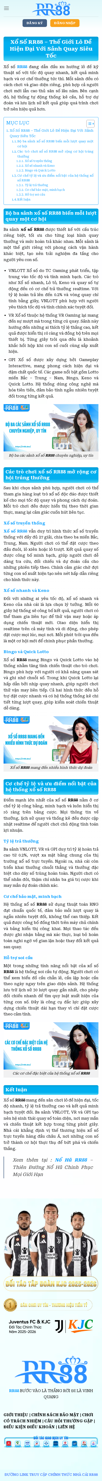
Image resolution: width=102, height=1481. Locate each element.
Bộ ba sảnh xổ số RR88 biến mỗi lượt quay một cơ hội (55, 144)
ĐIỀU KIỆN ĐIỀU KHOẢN (29, 1427)
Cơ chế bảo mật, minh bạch (45, 190)
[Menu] (6, 8)
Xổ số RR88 (15, 531)
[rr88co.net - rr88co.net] (51, 8)
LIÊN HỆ (66, 1427)
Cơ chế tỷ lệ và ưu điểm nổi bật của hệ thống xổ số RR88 (55, 178)
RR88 (22, 67)
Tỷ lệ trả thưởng (36, 185)
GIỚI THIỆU (16, 1415)
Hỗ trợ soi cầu (35, 194)
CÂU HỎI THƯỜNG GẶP (68, 1421)
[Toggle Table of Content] (88, 124)
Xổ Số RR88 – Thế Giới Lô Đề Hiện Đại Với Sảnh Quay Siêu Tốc (51, 133)
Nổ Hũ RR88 (71, 1160)
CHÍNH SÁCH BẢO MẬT (55, 1415)
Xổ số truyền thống (38, 161)
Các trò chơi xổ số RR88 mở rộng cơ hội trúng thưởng (55, 154)
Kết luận (24, 199)
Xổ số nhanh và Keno (40, 165)
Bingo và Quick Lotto (40, 170)
